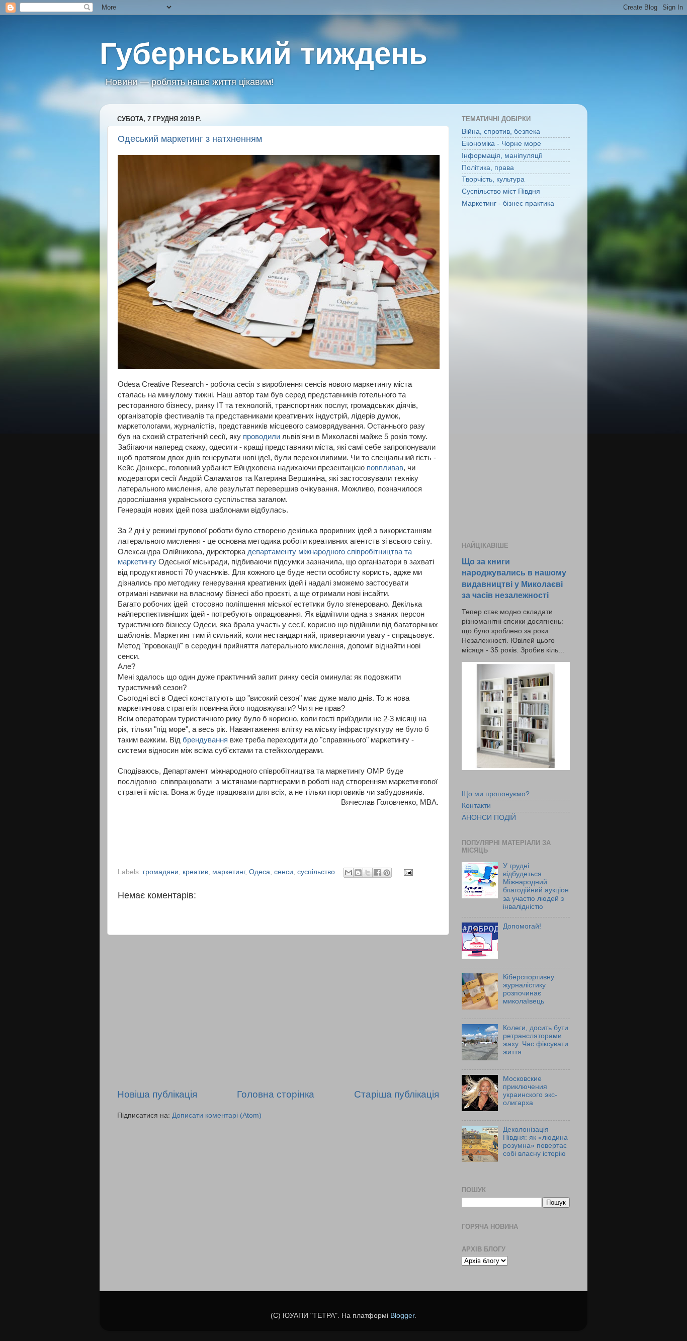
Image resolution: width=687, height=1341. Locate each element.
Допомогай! (522, 926)
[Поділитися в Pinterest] (387, 873)
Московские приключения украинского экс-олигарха (530, 1091)
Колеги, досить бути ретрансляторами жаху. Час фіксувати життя (535, 1040)
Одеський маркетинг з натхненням (190, 139)
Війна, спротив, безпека (501, 131)
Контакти (476, 805)
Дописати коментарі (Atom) (217, 1115)
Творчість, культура (493, 179)
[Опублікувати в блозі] (358, 873)
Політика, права (488, 168)
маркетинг (228, 872)
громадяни (161, 872)
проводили (261, 437)
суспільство (316, 872)
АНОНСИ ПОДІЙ (489, 817)
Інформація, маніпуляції (502, 155)
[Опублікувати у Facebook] (377, 873)
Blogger (402, 1315)
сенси (283, 872)
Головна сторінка (275, 1094)
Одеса (259, 872)
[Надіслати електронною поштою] (348, 873)
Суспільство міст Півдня (501, 191)
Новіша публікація (157, 1094)
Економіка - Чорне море (501, 143)
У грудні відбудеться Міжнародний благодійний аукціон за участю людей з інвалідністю (536, 886)
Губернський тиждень (263, 53)
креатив (195, 872)
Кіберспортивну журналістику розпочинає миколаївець (528, 989)
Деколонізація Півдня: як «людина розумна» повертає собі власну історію (535, 1142)
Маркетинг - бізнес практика (508, 203)
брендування (205, 740)
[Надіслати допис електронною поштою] (406, 872)
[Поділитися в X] (368, 873)
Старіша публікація (396, 1094)
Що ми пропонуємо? (496, 794)
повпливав (385, 468)
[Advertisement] (278, 1011)
